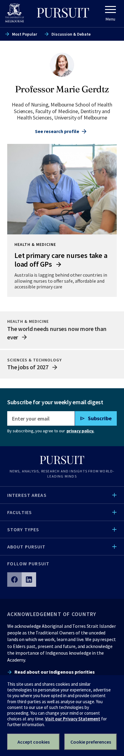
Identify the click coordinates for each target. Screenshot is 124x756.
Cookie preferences (90, 742)
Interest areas (27, 495)
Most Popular (24, 34)
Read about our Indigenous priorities (54, 672)
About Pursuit (26, 547)
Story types (23, 529)
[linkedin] (29, 579)
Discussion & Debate (71, 34)
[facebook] (14, 579)
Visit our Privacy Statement (72, 719)
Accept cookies (33, 742)
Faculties (19, 512)
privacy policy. (80, 431)
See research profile (57, 131)
